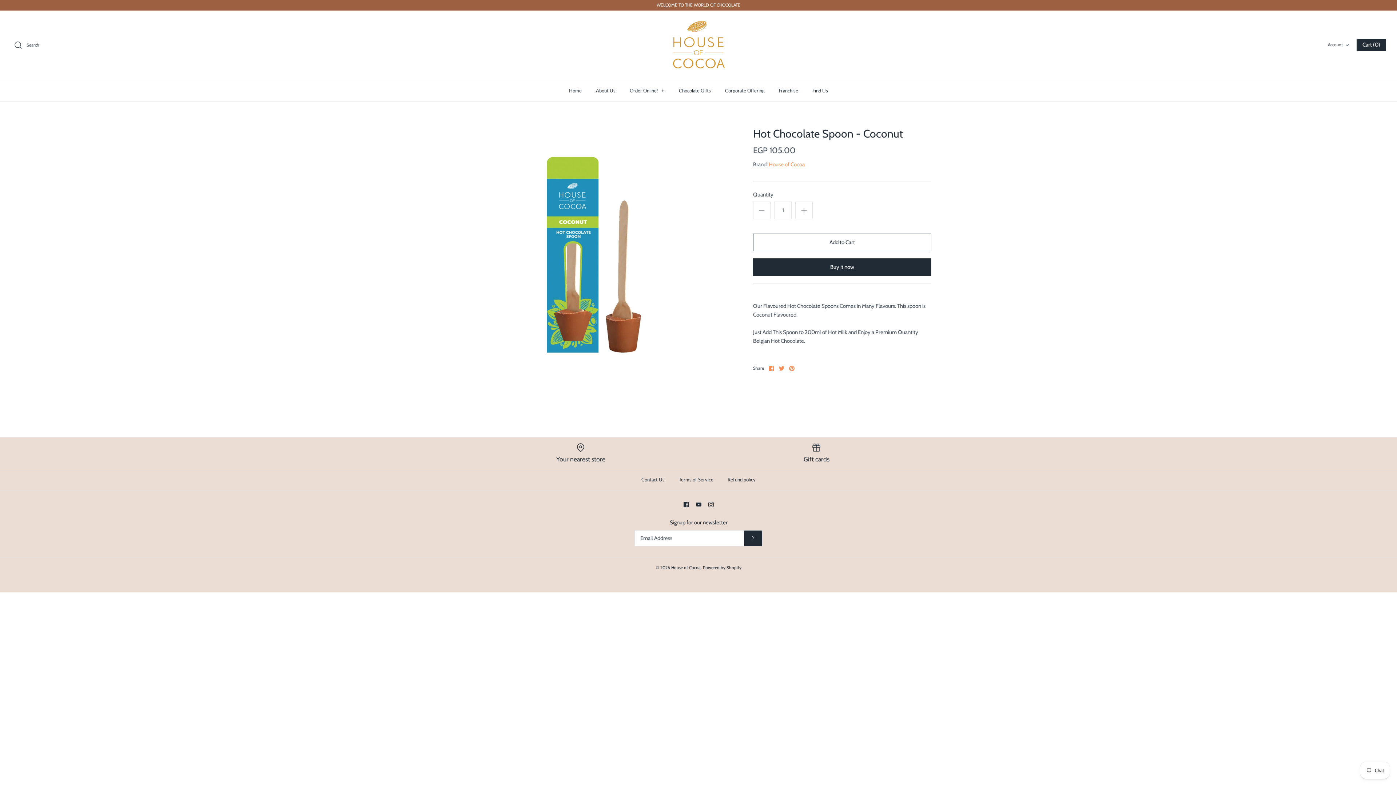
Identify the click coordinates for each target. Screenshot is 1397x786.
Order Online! (647, 91)
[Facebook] (686, 504)
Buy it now (842, 267)
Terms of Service (696, 480)
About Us (606, 91)
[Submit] (753, 538)
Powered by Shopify (722, 567)
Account (1335, 44)
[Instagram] (711, 504)
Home (575, 91)
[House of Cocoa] (698, 45)
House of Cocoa (787, 164)
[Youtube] (698, 504)
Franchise (788, 91)
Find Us (820, 91)
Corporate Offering (745, 91)
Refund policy (742, 480)
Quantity (763, 194)
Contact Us (653, 480)
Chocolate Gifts (695, 91)
